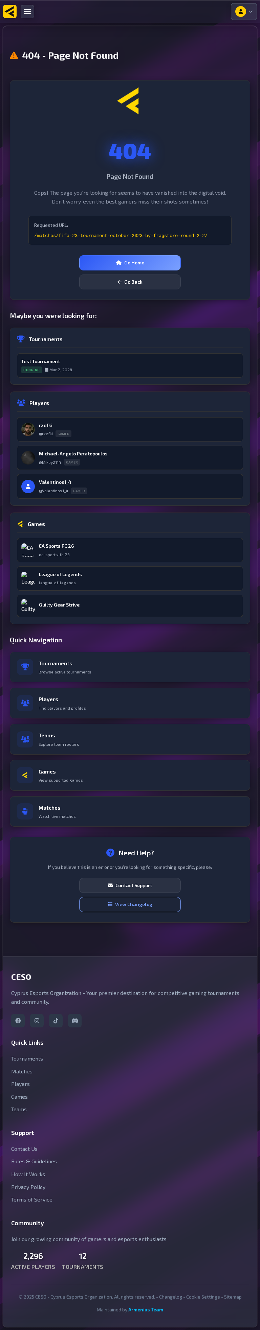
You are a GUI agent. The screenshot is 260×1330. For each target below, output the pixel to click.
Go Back (133, 282)
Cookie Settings (203, 1297)
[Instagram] (37, 1020)
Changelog (170, 1297)
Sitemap (233, 1297)
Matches (21, 1071)
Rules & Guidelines (34, 1161)
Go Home (134, 262)
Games (19, 1096)
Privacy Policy (28, 1187)
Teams (19, 1109)
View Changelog (133, 904)
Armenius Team (145, 1309)
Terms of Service (31, 1199)
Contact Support (133, 885)
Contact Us (24, 1148)
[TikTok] (56, 1020)
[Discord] (75, 1020)
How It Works (28, 1174)
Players (20, 1083)
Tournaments (27, 1058)
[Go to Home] (10, 11)
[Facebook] (18, 1020)
